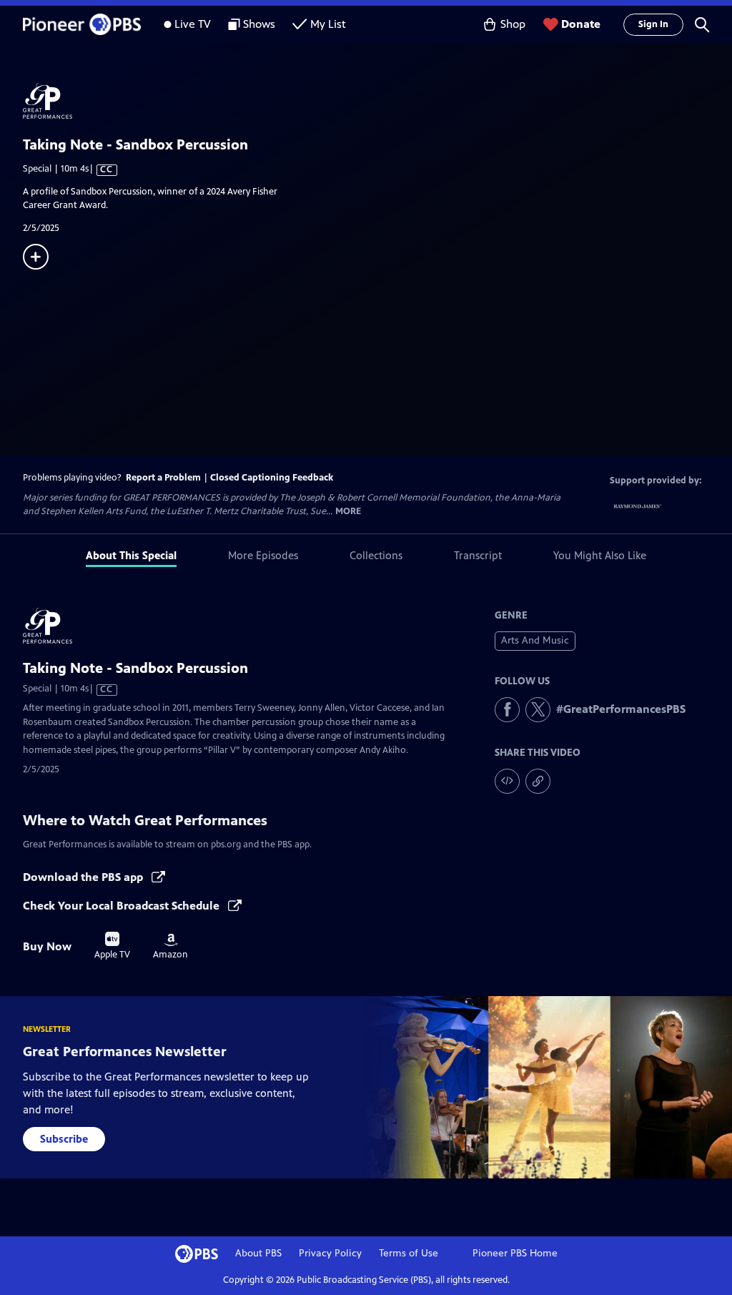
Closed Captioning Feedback (271, 477)
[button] (702, 24)
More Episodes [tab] (263, 555)
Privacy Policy (330, 1253)
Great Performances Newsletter (125, 1051)
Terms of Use (408, 1253)
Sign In (653, 24)
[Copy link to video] (537, 781)
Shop (512, 24)
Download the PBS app (84, 877)
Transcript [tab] (478, 555)
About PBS (258, 1253)
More (348, 511)
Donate (580, 24)
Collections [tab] (376, 555)
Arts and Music (535, 640)
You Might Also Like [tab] (599, 555)
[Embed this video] (507, 781)
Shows (259, 24)
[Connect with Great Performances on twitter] (537, 709)
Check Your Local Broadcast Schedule (122, 905)
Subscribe (64, 1139)
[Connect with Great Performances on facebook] (507, 709)
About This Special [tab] (131, 555)
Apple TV (112, 946)
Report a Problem (163, 477)
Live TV (192, 24)
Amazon (170, 946)
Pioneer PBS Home (515, 1253)
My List (328, 24)
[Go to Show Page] (377, 101)
